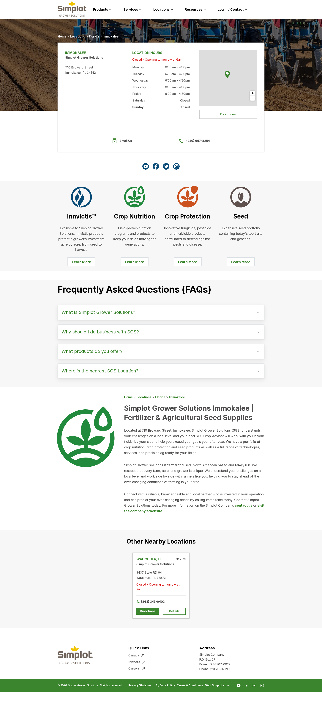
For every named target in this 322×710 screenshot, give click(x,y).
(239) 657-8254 (198, 141)
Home (62, 36)
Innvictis (134, 662)
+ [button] (253, 93)
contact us (243, 505)
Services (130, 9)
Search (266, 9)
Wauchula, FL (149, 559)
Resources (193, 9)
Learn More (81, 262)
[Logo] (72, 9)
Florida (94, 36)
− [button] (253, 98)
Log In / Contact (231, 9)
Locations (161, 9)
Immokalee (111, 36)
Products (100, 9)
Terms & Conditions (190, 685)
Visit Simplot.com (217, 685)
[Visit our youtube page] (145, 166)
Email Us (126, 141)
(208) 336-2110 (220, 669)
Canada (133, 655)
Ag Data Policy (165, 685)
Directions (228, 114)
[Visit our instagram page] (176, 166)
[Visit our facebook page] (156, 166)
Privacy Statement (141, 685)
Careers (134, 668)
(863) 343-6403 (150, 601)
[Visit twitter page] (166, 166)
